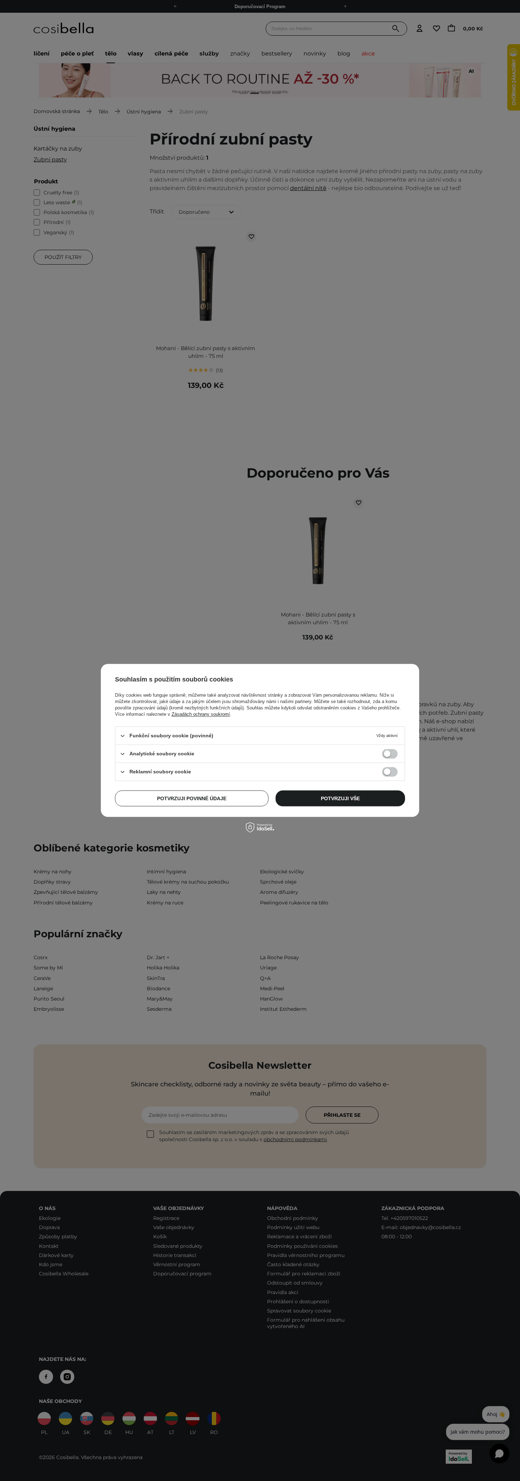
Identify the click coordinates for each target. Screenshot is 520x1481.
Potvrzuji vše (340, 798)
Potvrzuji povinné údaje (191, 798)
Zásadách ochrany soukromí (201, 714)
